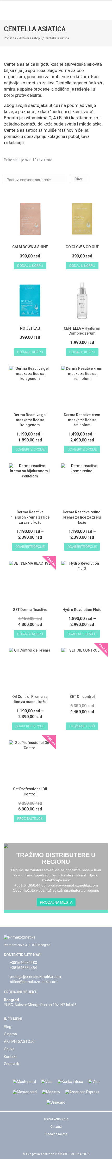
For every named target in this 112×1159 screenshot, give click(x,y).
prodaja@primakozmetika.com (35, 977)
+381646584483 (23, 963)
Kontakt (10, 1056)
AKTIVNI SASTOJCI (19, 1041)
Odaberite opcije (30, 449)
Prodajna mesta (56, 902)
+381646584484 (23, 968)
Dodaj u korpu (30, 266)
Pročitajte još (82, 726)
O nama (10, 1034)
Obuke (9, 1049)
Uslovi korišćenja (56, 1119)
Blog (7, 1027)
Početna (10, 38)
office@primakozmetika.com (34, 982)
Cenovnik (11, 1064)
